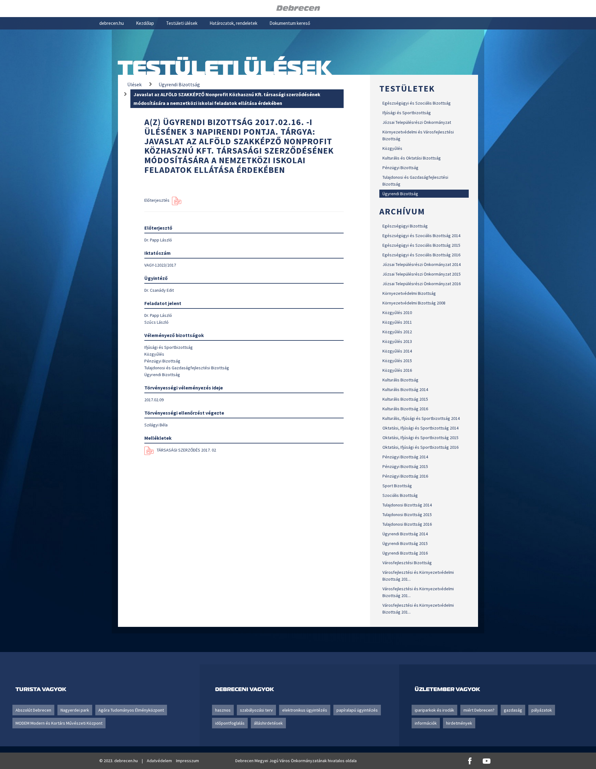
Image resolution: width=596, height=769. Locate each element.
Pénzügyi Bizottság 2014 (405, 457)
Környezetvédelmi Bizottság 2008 (413, 303)
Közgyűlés (392, 148)
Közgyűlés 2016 (397, 370)
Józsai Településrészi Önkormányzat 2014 (421, 264)
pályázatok (541, 710)
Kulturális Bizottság (400, 380)
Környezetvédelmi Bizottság (409, 293)
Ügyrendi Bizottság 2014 (405, 534)
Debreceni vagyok (244, 689)
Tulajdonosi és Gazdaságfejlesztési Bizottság (415, 180)
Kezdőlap (145, 23)
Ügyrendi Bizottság (400, 193)
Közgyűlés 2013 (397, 341)
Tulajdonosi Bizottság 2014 (407, 505)
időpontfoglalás (230, 723)
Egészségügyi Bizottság (405, 226)
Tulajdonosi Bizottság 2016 (407, 524)
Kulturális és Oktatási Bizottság (411, 158)
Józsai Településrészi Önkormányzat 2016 (421, 283)
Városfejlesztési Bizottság (407, 562)
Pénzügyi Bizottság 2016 (405, 476)
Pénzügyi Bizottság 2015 (405, 466)
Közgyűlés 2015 (397, 360)
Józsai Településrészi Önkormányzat (416, 122)
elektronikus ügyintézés (304, 710)
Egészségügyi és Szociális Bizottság (416, 103)
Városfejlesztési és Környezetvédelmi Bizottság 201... (418, 575)
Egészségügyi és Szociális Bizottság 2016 (421, 255)
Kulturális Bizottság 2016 (405, 408)
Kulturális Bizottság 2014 (405, 389)
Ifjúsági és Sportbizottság (406, 112)
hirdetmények (459, 723)
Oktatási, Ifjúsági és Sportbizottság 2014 (420, 428)
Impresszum (187, 760)
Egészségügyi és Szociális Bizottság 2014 (421, 235)
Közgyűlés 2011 (397, 322)
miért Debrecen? (478, 710)
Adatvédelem (159, 760)
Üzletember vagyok (447, 689)
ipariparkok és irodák (434, 710)
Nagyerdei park (75, 710)
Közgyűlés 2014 (397, 351)
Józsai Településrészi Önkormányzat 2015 (421, 274)
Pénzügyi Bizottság (400, 167)
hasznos (223, 710)
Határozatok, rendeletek (233, 23)
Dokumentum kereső (289, 23)
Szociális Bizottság (400, 495)
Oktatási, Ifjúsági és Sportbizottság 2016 (420, 447)
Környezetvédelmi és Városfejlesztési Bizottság (418, 135)
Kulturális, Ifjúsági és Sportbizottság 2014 (421, 418)
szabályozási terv (256, 710)
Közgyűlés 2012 (397, 332)
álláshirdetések (268, 723)
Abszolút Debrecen (33, 710)
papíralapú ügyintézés (357, 710)
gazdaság (513, 710)
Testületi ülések (181, 23)
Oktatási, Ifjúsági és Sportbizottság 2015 (420, 437)
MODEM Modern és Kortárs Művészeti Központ (59, 723)
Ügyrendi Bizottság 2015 (405, 543)
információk (426, 723)
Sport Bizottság (397, 485)
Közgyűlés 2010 (397, 312)
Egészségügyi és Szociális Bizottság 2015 (421, 245)
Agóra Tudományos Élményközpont (131, 710)
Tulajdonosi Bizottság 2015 (407, 514)
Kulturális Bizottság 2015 (405, 399)
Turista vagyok (41, 689)
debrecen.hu (111, 23)
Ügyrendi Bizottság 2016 (405, 553)
